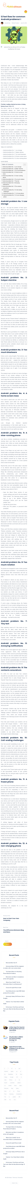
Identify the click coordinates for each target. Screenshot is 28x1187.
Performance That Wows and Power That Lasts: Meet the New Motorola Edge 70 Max (14, 1009)
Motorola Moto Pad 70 (11, 962)
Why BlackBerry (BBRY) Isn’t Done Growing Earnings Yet (16, 1038)
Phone (18, 1091)
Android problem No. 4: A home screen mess (13, 173)
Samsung (11, 1094)
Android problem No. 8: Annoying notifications (11, 183)
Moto (20, 1085)
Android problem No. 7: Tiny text (11, 181)
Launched (12, 1082)
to (9, 1096)
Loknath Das (7, 23)
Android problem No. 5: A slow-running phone (13, 176)
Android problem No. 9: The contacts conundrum (12, 187)
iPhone (10, 1079)
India (5, 1079)
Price (5, 1094)
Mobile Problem (15, 23)
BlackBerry (10, 1074)
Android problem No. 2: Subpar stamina (13, 168)
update (14, 1096)
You (10, 1099)
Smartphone (19, 1094)
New (12, 1088)
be (4, 1074)
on (13, 1091)
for (16, 1074)
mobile (9, 1085)
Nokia (17, 1088)
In (21, 1077)
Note (5, 1091)
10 (11, 1068)
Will (19, 1096)
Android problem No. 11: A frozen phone (13, 193)
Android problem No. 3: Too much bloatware (14, 170)
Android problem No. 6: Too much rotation (13, 179)
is (15, 1079)
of (9, 1091)
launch (5, 1082)
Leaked (18, 1082)
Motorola (6, 1088)
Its (19, 1079)
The (5, 1096)
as (16, 1071)
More (15, 1085)
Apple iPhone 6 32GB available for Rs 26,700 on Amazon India (16, 1048)
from (21, 1074)
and (19, 1068)
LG (5, 1085)
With (5, 1099)
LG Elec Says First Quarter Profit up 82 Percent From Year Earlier (17, 1028)
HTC (17, 1077)
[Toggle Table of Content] (24, 164)
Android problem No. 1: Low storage (12, 166)
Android (6, 1071)
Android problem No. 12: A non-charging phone (13, 196)
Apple (12, 1071)
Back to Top (14, 1183)
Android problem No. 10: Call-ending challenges (12, 190)
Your (15, 1099)
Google (11, 1077)
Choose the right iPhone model (13, 987)
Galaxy (5, 1077)
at (20, 1071)
